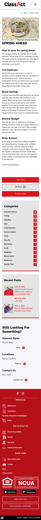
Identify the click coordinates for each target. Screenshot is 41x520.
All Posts (18, 187)
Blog (25, 13)
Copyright (25, 517)
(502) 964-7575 (20, 499)
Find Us (18, 364)
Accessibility (37, 517)
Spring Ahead (34, 13)
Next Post (20, 180)
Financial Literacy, (24, 40)
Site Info (19, 517)
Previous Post (20, 194)
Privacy (31, 517)
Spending (34, 40)
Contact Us (18, 380)
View (18, 348)
